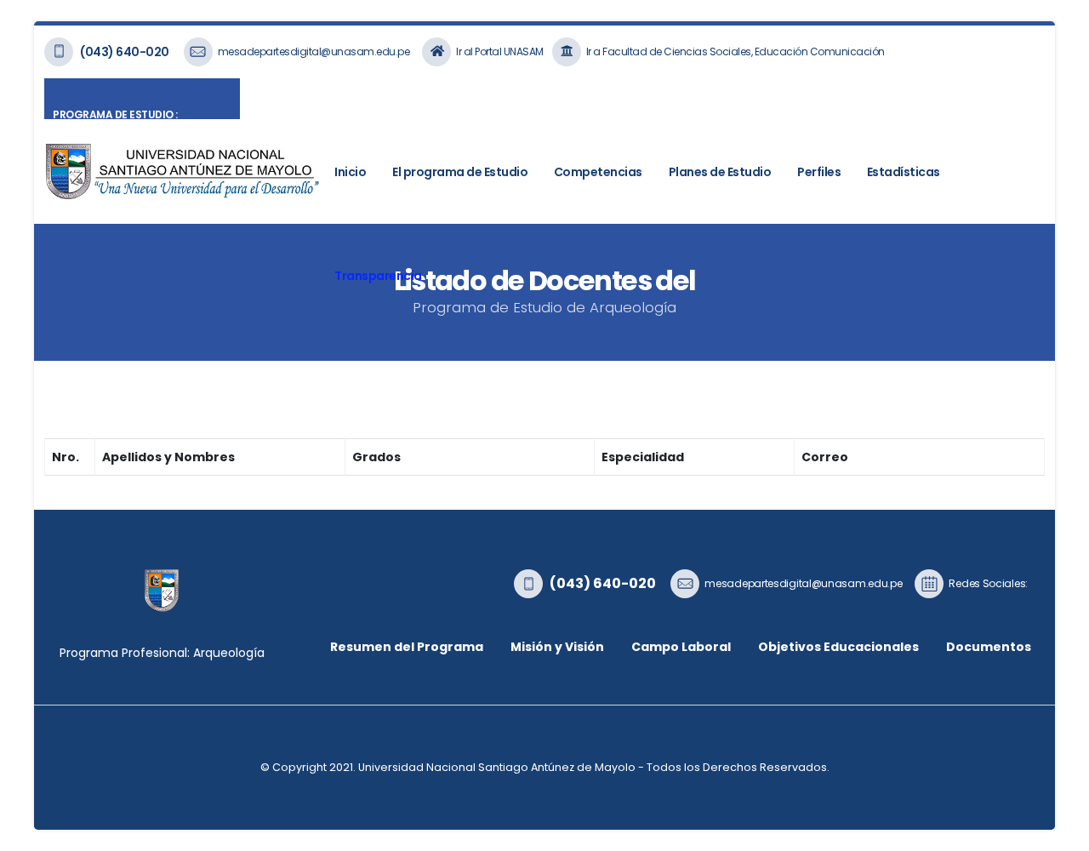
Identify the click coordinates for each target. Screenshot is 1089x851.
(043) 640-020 (124, 51)
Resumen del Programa (406, 646)
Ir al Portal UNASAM (500, 51)
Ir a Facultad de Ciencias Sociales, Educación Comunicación (735, 51)
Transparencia (378, 275)
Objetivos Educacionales (838, 646)
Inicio (350, 171)
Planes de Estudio (720, 171)
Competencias (598, 171)
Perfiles (819, 171)
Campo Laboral (681, 646)
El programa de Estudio (459, 171)
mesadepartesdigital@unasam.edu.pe (314, 51)
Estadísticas (903, 171)
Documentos (988, 646)
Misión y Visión (557, 646)
